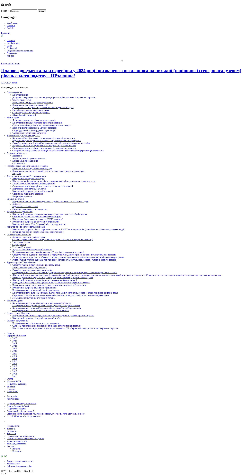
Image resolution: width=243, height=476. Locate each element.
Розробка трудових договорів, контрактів (32, 270)
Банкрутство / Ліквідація (18, 313)
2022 (14, 348)
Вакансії (16, 449)
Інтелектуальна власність (19, 234)
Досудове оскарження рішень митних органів (34, 120)
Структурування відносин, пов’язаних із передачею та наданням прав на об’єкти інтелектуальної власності (64, 255)
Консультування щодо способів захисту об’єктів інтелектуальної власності (48, 252)
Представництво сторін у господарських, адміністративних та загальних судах (50, 201)
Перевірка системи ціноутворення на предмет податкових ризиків (44, 145)
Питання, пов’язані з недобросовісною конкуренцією (38, 232)
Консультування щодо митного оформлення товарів (37, 123)
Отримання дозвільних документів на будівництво (36, 216)
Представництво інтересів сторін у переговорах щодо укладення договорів (48, 171)
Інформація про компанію (19, 466)
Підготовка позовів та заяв (25, 206)
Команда (11, 428)
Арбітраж (17, 204)
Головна (11, 40)
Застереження (13, 463)
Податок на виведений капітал (21, 403)
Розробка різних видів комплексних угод (32, 168)
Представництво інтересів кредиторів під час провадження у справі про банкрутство (53, 315)
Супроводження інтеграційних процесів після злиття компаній (42, 186)
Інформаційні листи (10, 63)
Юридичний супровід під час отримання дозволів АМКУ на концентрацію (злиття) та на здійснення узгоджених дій (68, 229)
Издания (11, 389)
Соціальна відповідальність (20, 50)
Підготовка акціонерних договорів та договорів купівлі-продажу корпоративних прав (53, 181)
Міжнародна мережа (16, 443)
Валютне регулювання (17, 320)
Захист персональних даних (20, 461)
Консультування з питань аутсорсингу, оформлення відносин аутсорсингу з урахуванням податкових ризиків (64, 272)
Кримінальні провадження (25, 161)
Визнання (11, 431)
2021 (14, 351)
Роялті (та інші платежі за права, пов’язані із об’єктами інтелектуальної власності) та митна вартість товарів (64, 260)
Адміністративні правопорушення (28, 158)
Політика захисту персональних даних (25, 438)
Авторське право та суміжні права (28, 237)
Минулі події (13, 399)
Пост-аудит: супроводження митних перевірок (34, 128)
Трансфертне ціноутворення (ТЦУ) (23, 135)
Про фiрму (12, 53)
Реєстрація (12, 396)
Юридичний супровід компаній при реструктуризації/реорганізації (44, 280)
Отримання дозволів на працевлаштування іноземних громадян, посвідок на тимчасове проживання (60, 295)
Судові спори (18, 163)
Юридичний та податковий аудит (28, 178)
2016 (14, 363)
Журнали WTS (14, 381)
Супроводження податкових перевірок (31, 112)
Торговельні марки (21, 242)
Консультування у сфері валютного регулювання (35, 323)
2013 (14, 371)
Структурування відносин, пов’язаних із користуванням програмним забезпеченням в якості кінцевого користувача (68, 257)
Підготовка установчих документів (29, 189)
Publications (12, 391)
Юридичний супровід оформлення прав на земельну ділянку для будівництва (49, 214)
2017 (14, 361)
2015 (14, 366)
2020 (14, 353)
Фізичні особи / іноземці (24, 115)
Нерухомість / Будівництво (19, 211)
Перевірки (17, 156)
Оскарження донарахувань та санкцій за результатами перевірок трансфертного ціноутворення (58, 150)
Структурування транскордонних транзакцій (34, 130)
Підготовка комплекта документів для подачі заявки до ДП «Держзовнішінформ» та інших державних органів (65, 328)
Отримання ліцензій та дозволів (27, 194)
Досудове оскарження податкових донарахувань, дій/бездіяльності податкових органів (53, 97)
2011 (14, 376)
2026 (14, 338)
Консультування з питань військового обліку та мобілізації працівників (46, 308)
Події (9, 45)
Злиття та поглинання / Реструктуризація (26, 176)
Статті (10, 379)
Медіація (16, 173)
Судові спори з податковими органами (31, 110)
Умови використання (17, 441)
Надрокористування (22, 196)
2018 (14, 358)
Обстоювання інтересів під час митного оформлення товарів (41, 125)
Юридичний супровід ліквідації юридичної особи (36, 318)
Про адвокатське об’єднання (20, 436)
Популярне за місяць (16, 384)
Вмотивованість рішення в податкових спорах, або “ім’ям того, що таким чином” (46, 414)
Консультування (20, 95)
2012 (14, 374)
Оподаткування (14, 92)
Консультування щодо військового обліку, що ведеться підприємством (46, 305)
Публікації (12, 48)
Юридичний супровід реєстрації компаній (32, 191)
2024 (14, 343)
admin (14, 82)
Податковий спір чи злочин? (20, 411)
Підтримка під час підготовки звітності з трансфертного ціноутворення (46, 140)
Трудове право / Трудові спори (21, 262)
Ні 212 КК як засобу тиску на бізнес (24, 416)
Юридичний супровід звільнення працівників (34, 288)
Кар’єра (10, 56)
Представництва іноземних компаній (30, 105)
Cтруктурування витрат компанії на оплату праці (36, 265)
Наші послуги (13, 43)
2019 (14, 356)
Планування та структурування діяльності (32, 102)
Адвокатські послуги (17, 153)
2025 (14, 341)
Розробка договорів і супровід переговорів (27, 166)
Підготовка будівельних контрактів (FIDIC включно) (37, 219)
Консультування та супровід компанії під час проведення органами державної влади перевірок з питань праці (65, 293)
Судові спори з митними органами (29, 133)
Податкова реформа (16, 408)
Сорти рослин (19, 244)
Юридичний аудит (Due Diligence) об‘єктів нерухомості (39, 224)
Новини (10, 333)
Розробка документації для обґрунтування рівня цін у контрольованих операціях (51, 143)
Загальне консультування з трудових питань (33, 298)
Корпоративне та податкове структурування (33, 183)
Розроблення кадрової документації (29, 267)
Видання (11, 386)
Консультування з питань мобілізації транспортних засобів (40, 310)
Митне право (13, 117)
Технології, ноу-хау (21, 247)
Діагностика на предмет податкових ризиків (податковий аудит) (43, 107)
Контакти (5, 33)
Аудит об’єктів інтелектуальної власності (32, 249)
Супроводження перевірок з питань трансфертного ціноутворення (44, 148)
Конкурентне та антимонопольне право (26, 227)
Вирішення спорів (15, 199)
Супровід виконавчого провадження (29, 209)
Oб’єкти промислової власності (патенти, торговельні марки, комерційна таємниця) (52, 239)
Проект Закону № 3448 (18, 406)
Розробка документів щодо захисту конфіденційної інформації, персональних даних (52, 277)
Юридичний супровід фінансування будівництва (35, 222)
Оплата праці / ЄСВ (22, 100)
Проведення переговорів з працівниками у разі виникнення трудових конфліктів (51, 282)
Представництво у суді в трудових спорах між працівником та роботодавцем (49, 285)
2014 (14, 368)
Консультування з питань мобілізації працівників (35, 290)
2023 (14, 346)
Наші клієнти (13, 426)
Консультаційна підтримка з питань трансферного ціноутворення (43, 138)
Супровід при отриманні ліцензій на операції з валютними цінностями (46, 326)
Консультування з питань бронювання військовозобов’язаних (41, 303)
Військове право (14, 300)
